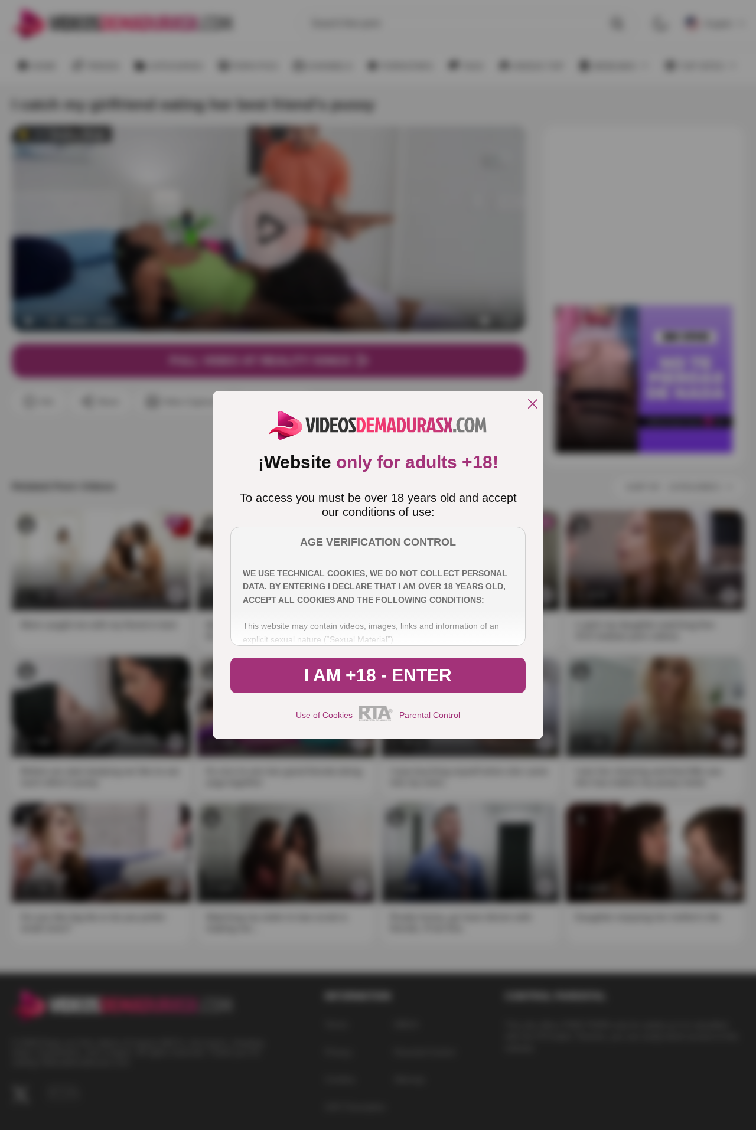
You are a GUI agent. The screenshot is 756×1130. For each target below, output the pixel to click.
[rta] (376, 719)
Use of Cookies (324, 715)
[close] (532, 404)
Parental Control (429, 715)
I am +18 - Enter (378, 675)
